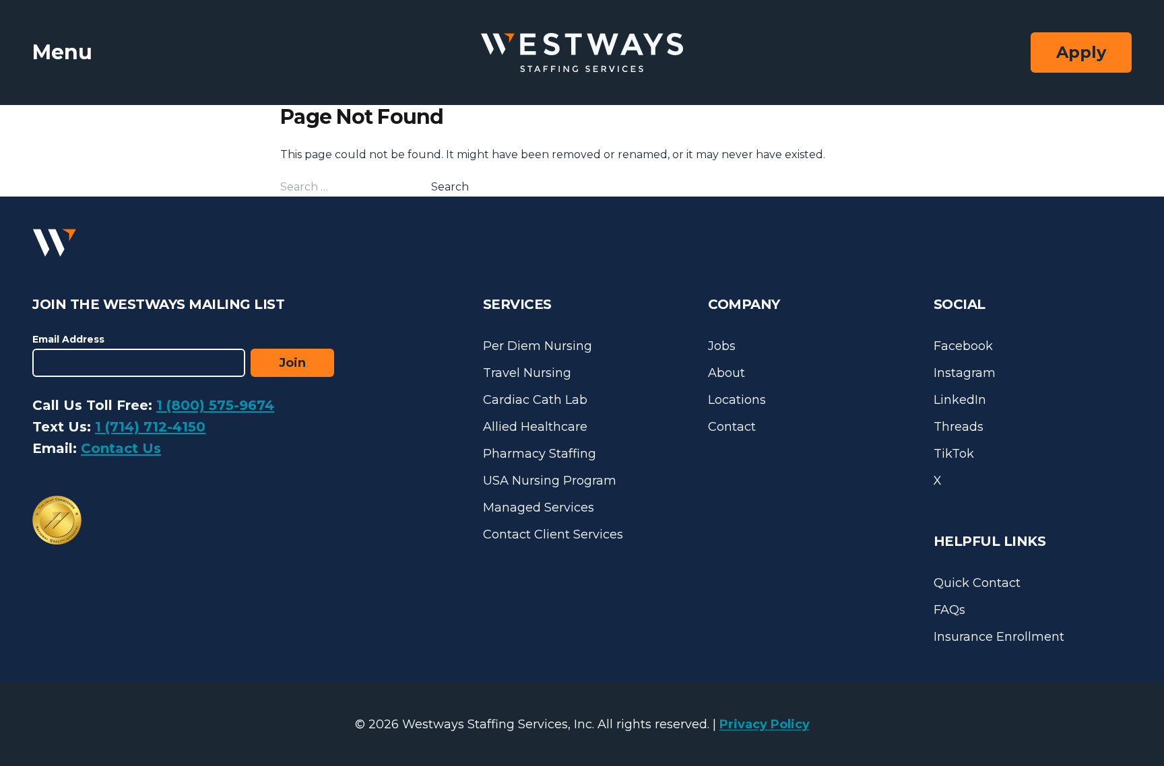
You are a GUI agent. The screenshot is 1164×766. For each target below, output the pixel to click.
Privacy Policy (764, 724)
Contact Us (121, 448)
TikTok (954, 453)
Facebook (963, 346)
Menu (62, 52)
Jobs (722, 346)
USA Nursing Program (549, 480)
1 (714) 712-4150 (150, 427)
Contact (732, 426)
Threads (958, 426)
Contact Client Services (553, 534)
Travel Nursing (527, 372)
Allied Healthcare (535, 426)
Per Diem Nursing (537, 346)
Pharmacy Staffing (539, 453)
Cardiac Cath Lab (535, 399)
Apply (1081, 52)
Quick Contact (977, 583)
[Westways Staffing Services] (582, 53)
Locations (737, 399)
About (726, 372)
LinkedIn (960, 399)
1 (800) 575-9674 (215, 405)
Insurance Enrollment (999, 636)
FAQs (949, 609)
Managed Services (538, 507)
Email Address (68, 339)
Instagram (965, 372)
